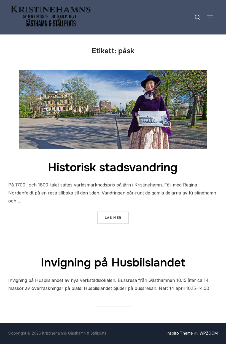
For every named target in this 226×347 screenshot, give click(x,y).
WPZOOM (209, 333)
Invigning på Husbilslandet (113, 262)
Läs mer (117, 217)
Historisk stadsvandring (112, 167)
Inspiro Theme (180, 333)
